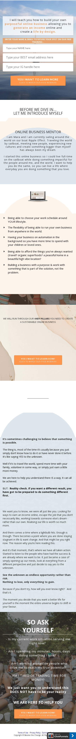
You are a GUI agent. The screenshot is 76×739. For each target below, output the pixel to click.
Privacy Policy (35, 732)
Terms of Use (23, 732)
